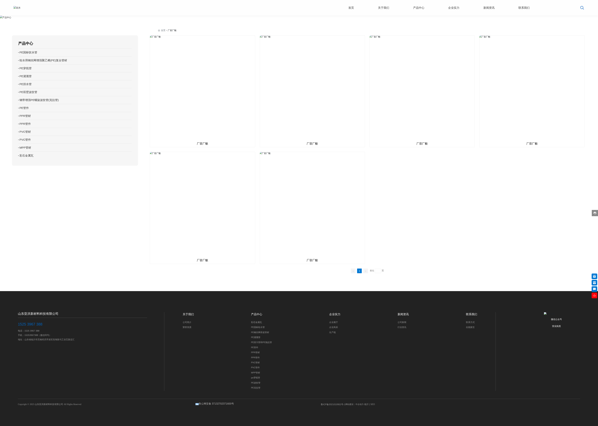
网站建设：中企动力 (354, 404)
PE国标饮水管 (28, 52)
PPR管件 (25, 123)
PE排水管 (25, 84)
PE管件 (24, 108)
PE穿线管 (25, 68)
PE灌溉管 (25, 76)
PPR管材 (25, 115)
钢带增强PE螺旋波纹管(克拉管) (39, 100)
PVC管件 (25, 139)
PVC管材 (25, 131)
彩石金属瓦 (26, 155)
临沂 (366, 404)
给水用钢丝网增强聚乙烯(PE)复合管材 (43, 60)
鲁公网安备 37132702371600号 (216, 403)
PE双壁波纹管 (28, 92)
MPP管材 (25, 147)
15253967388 (31, 335)
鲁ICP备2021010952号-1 (333, 404)
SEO (372, 404)
